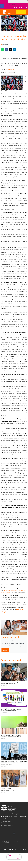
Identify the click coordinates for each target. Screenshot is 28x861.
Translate (20, 4)
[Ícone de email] (5, 849)
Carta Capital (10, 69)
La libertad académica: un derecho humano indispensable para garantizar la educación (11, 736)
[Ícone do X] (17, 8)
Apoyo (5, 650)
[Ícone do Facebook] (14, 8)
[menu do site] (10, 856)
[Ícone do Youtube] (21, 8)
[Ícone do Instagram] (19, 8)
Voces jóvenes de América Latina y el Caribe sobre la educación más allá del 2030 (14, 682)
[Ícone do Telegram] (10, 849)
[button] (2, 6)
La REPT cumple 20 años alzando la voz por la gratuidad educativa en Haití (12, 789)
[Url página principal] (7, 12)
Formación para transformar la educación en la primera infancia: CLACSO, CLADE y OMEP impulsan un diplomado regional (12, 709)
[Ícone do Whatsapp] (8, 849)
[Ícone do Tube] (23, 849)
